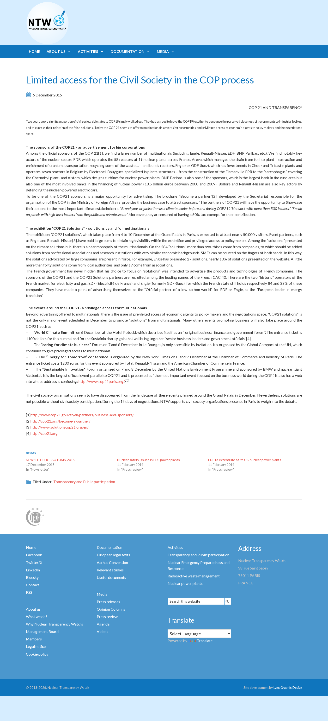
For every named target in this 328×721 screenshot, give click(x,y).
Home (31, 547)
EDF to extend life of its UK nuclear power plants (244, 460)
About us (33, 609)
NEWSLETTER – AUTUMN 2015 (50, 460)
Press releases (108, 602)
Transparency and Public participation (84, 482)
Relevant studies (110, 570)
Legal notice (36, 646)
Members (34, 639)
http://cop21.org (44, 433)
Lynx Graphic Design (287, 687)
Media (102, 594)
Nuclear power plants (185, 583)
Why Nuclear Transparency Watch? (54, 624)
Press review (107, 616)
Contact (32, 585)
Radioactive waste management (194, 576)
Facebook (34, 555)
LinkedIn (33, 570)
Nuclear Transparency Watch (66, 23)
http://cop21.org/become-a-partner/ (60, 421)
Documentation (109, 547)
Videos (102, 631)
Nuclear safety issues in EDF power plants (148, 460)
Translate (205, 641)
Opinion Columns (111, 609)
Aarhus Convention (112, 562)
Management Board (42, 631)
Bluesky (32, 577)
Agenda (103, 624)
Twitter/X (34, 562)
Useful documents (111, 577)
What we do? (36, 616)
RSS (29, 592)
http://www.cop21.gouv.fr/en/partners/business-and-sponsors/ (82, 415)
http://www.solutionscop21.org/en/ (59, 427)
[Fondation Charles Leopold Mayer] (35, 516)
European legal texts (113, 555)
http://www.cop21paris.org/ (101, 381)
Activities (175, 547)
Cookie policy (37, 654)
